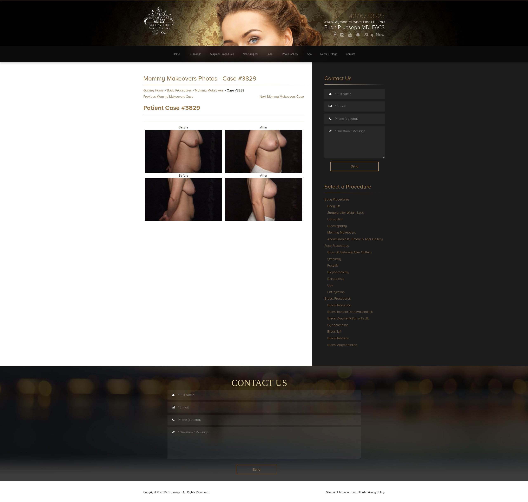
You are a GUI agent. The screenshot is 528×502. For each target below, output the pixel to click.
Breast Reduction (339, 305)
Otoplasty (334, 259)
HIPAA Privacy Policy (371, 492)
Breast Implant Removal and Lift (350, 312)
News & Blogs (328, 54)
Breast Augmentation (342, 345)
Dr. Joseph (195, 54)
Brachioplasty (337, 226)
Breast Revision (338, 338)
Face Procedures (336, 246)
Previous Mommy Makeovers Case (168, 97)
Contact (350, 54)
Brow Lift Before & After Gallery (349, 252)
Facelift (332, 265)
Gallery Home (153, 90)
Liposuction (335, 219)
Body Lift (333, 206)
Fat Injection (336, 292)
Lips (330, 285)
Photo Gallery (290, 54)
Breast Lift (334, 332)
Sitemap (331, 492)
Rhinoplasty (335, 279)
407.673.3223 (367, 16)
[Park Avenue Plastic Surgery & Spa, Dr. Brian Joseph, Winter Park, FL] (159, 18)
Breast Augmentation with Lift (348, 318)
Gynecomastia (337, 325)
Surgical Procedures (222, 54)
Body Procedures (179, 90)
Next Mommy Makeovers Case (282, 97)
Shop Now (374, 34)
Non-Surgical (250, 54)
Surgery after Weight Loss (345, 213)
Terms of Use (347, 492)
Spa (309, 54)
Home (176, 54)
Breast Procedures (337, 299)
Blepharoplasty (338, 272)
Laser (270, 54)
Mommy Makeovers (209, 90)
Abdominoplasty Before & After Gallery (355, 239)
